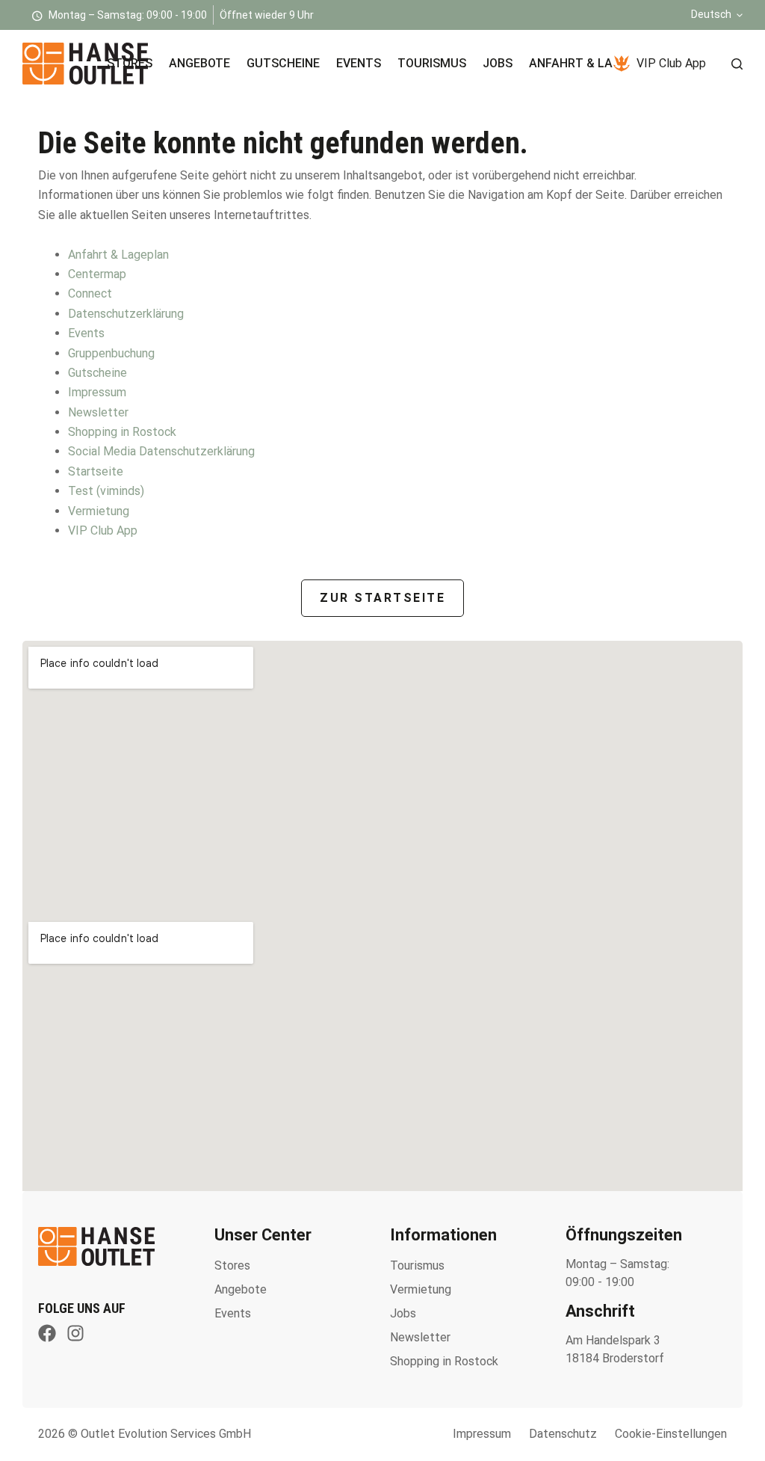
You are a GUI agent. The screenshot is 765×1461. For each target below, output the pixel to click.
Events (358, 63)
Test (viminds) (106, 491)
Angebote (199, 63)
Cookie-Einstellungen (671, 1434)
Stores (129, 63)
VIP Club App (671, 63)
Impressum (97, 392)
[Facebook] (47, 1333)
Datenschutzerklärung (126, 314)
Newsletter (98, 412)
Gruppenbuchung (111, 353)
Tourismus (431, 63)
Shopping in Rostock (122, 432)
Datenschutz (563, 1434)
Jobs (497, 63)
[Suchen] (737, 64)
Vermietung (98, 511)
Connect (90, 293)
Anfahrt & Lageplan (593, 63)
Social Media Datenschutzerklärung (161, 451)
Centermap (97, 274)
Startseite (95, 471)
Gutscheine (283, 63)
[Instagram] (75, 1333)
